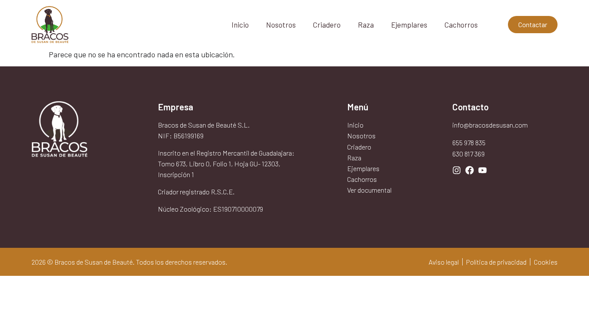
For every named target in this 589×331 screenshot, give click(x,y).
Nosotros (281, 24)
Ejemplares (409, 24)
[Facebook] (469, 170)
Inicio (240, 24)
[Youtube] (482, 170)
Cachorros (461, 24)
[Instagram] (456, 170)
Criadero (327, 24)
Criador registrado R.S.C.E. (196, 191)
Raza (366, 24)
